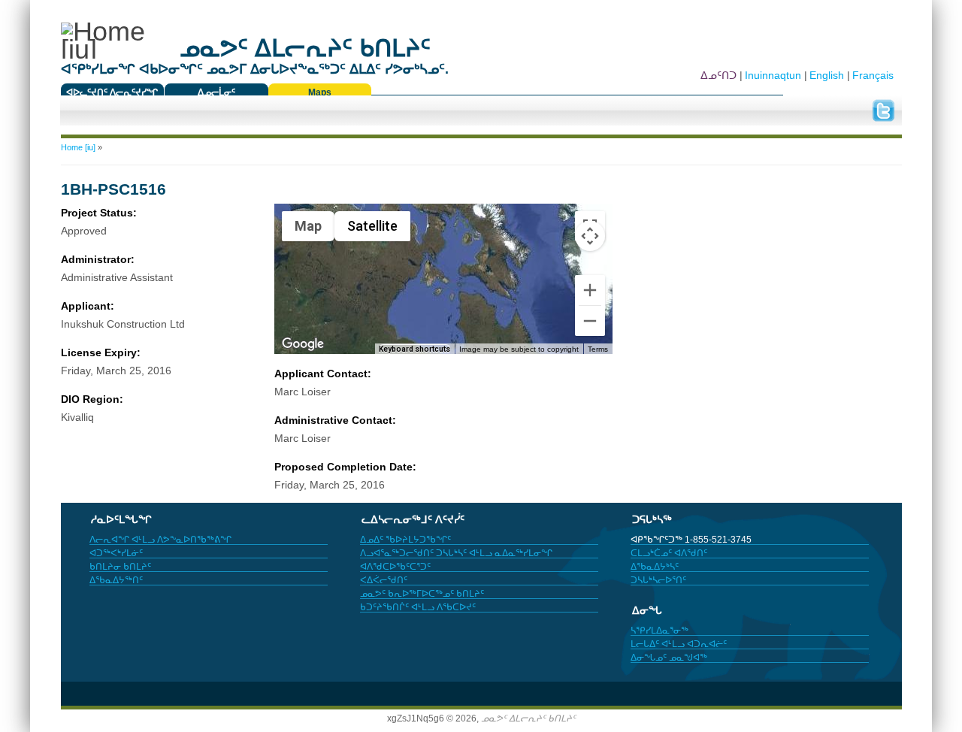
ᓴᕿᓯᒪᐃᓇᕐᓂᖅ (659, 630)
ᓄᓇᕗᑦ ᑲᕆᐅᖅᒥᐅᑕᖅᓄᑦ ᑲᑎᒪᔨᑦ (422, 593)
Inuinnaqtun (773, 75)
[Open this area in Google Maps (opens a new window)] (303, 344)
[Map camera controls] (590, 236)
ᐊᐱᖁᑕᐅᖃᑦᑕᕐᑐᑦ (395, 566)
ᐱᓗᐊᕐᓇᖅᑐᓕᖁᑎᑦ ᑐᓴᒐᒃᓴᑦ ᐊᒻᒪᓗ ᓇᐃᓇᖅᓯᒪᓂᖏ (456, 553)
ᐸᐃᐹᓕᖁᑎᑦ (383, 580)
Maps (319, 92)
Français (873, 75)
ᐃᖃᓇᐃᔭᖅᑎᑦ (116, 580)
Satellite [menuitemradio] (372, 226)
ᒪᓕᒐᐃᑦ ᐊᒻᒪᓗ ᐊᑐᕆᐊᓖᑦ (679, 644)
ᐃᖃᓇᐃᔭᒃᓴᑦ (655, 566)
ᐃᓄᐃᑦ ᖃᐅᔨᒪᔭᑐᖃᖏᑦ (405, 539)
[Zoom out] (590, 321)
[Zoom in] (590, 290)
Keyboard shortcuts (414, 349)
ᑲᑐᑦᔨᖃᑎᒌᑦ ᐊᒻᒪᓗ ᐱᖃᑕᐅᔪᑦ (418, 607)
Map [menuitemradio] (308, 226)
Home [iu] (78, 147)
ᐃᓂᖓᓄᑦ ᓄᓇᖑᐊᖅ (669, 657)
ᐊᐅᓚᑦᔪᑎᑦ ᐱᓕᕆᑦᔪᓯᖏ (112, 92)
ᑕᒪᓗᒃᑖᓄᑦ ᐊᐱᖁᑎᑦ (669, 553)
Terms (598, 349)
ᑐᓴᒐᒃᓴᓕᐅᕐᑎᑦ (658, 580)
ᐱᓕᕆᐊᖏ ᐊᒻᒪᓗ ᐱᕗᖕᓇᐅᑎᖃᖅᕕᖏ (160, 539)
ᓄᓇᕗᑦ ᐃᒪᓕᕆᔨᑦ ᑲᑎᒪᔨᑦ (528, 718)
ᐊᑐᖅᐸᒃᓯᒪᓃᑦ (116, 553)
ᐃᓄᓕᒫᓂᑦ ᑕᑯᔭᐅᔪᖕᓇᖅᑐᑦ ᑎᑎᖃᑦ (216, 96)
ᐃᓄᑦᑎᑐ (718, 75)
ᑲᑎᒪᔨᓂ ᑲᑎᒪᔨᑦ (120, 566)
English (826, 75)
